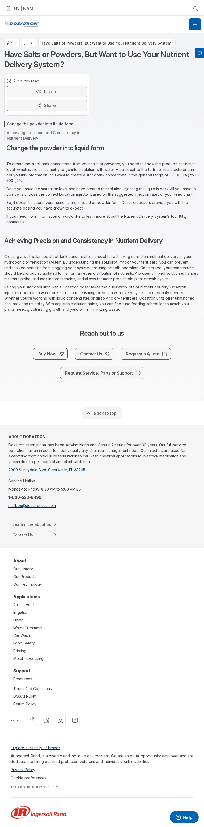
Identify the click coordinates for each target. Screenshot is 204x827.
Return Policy (24, 704)
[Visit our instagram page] (61, 720)
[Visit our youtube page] (75, 720)
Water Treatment (27, 627)
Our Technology (27, 584)
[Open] (195, 24)
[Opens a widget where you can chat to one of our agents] (184, 817)
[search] (195, 8)
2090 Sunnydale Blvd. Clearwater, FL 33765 (46, 470)
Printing (19, 650)
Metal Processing (28, 658)
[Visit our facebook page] (32, 720)
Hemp (18, 620)
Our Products (24, 576)
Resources (22, 679)
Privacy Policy (23, 769)
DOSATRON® (25, 696)
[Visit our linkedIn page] (46, 720)
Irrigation (20, 612)
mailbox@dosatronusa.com (32, 505)
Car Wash (21, 635)
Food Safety (24, 643)
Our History (23, 569)
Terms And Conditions (32, 688)
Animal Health (25, 604)
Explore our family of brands (35, 747)
